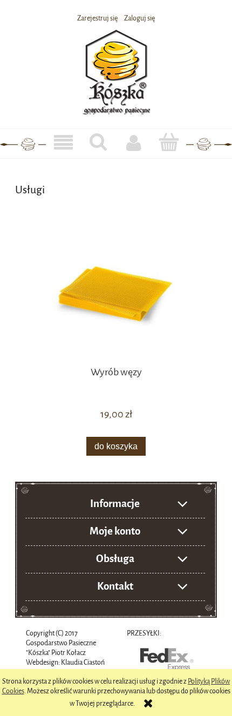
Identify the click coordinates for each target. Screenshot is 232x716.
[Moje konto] (133, 142)
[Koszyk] (168, 142)
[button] (63, 143)
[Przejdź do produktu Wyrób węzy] (116, 294)
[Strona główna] (116, 70)
